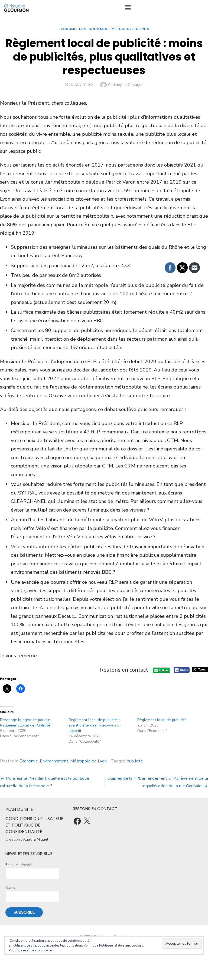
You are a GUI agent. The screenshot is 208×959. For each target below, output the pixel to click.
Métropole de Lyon (130, 29)
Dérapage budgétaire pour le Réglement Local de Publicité (25, 722)
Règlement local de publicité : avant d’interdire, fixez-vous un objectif (95, 725)
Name (10, 887)
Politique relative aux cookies (31, 950)
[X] (87, 821)
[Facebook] (77, 821)
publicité (135, 761)
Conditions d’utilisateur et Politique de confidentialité (34, 825)
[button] (127, 8)
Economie (67, 29)
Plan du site (19, 809)
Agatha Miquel (35, 839)
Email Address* (18, 864)
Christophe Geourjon (126, 84)
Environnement (94, 29)
